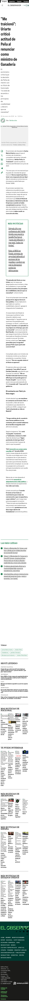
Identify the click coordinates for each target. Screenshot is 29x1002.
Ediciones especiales (7, 952)
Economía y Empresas (8, 942)
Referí (3, 940)
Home (2, 937)
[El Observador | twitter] (18, 928)
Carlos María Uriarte (7, 649)
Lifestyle (21, 947)
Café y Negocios (19, 940)
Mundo (13, 945)
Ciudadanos (5, 652)
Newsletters (5, 955)
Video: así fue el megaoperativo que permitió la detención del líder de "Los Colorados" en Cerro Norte (14, 697)
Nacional (9, 940)
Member (8, 937)
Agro (18, 942)
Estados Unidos (6, 957)
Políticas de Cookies (4, 988)
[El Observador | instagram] (24, 928)
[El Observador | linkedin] (20, 931)
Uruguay (4, 1)
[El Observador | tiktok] (17, 931)
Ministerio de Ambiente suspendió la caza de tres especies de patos (14, 684)
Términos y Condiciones (4, 995)
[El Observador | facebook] (21, 928)
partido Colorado (15, 652)
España (21, 955)
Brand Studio (5, 945)
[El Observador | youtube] (27, 928)
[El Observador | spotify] (24, 931)
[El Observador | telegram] (27, 931)
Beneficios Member (18, 937)
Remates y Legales (20, 950)
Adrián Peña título (22, 655)
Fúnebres (10, 950)
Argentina (12, 1)
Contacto (3, 999)
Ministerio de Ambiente (8, 655)
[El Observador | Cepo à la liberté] (25, 810)
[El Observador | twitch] (27, 934)
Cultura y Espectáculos (9, 947)
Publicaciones (20, 952)
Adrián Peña (18, 649)
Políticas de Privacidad (4, 992)
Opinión (3, 950)
